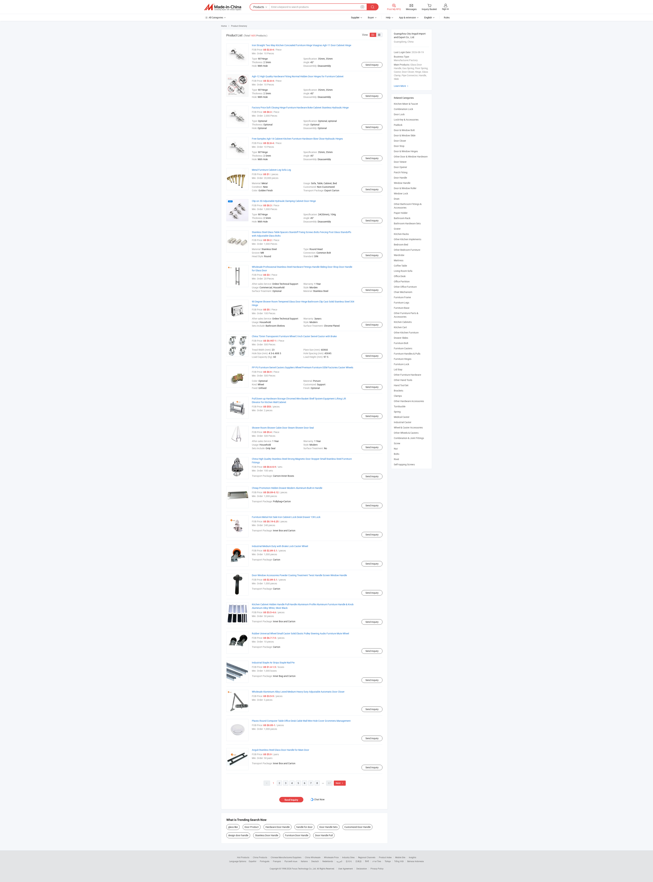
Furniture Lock (401, 364)
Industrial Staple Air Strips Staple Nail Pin (273, 662)
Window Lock (401, 193)
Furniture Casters (403, 348)
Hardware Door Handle (277, 827)
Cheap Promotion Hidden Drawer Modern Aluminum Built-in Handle (287, 488)
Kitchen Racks (401, 234)
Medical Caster (401, 417)
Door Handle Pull (324, 835)
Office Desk (400, 276)
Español (252, 861)
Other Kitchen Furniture (406, 332)
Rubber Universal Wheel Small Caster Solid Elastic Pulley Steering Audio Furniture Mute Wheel (300, 633)
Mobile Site (400, 857)
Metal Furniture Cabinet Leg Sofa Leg (271, 169)
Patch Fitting (400, 172)
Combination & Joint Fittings (409, 438)
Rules (447, 17)
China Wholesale (312, 857)
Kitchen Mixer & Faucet (406, 103)
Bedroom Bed (401, 244)
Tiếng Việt (399, 861)
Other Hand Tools (403, 380)
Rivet (396, 459)
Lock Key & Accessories (406, 119)
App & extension (407, 17)
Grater (397, 228)
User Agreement (345, 868)
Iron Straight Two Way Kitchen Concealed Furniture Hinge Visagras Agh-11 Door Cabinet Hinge (301, 45)
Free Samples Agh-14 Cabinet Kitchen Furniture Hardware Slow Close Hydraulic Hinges (297, 138)
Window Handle (402, 183)
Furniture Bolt (401, 343)
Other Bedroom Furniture (407, 249)
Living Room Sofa (403, 270)
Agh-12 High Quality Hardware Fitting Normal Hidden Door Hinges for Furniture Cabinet (298, 76)
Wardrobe (399, 255)
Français (277, 861)
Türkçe (388, 861)
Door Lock (399, 114)
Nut (396, 448)
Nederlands (327, 861)
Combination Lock (403, 109)
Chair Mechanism (403, 292)
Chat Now (319, 799)
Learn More (401, 85)
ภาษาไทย (376, 861)
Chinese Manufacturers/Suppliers (286, 857)
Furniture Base (401, 307)
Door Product (252, 827)
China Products (260, 857)
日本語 (358, 861)
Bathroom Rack (402, 218)
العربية (339, 861)
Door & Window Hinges (406, 151)
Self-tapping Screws (404, 464)
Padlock (398, 124)
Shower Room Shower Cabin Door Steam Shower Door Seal (283, 427)
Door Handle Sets (328, 827)
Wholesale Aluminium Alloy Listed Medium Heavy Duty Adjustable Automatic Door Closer (298, 691)
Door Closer (400, 140)
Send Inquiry (372, 64)
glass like (233, 827)
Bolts (396, 453)
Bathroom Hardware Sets (407, 223)
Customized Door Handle (357, 827)
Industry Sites (348, 857)
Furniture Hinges (402, 358)
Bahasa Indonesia (415, 861)
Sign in (445, 9)
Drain (396, 198)
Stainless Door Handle (266, 835)
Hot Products (243, 857)
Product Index (385, 857)
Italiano (304, 861)
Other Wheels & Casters (406, 432)
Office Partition (402, 281)
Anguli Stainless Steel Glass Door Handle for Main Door (280, 749)
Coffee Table (400, 265)
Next (340, 783)
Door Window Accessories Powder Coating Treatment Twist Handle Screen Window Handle (299, 575)
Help (388, 17)
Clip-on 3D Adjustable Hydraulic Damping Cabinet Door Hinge (284, 201)
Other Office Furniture (405, 286)
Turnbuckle (399, 406)
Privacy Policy (377, 868)
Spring (397, 411)
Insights (412, 857)
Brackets (398, 390)
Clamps (398, 395)
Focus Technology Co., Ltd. (304, 868)
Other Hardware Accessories (409, 401)
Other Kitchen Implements (407, 239)
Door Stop (399, 146)
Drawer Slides (401, 337)
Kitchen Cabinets (403, 322)
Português (264, 861)
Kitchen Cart (400, 327)
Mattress (398, 260)
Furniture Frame (402, 297)
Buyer (371, 17)
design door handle (238, 835)
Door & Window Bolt (404, 130)
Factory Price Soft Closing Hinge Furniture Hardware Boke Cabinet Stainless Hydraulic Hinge (300, 107)
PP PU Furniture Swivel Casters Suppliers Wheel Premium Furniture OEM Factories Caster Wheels (302, 367)
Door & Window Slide (404, 135)
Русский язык (290, 861)
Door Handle (400, 177)
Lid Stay (398, 369)
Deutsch (315, 861)
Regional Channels (366, 857)
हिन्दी (367, 861)
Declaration (361, 868)
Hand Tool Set (401, 385)
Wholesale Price (331, 857)
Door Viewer (400, 161)
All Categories (216, 17)
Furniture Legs (401, 302)
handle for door (304, 827)
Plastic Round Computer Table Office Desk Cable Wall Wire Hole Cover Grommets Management (301, 720)
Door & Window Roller (405, 188)
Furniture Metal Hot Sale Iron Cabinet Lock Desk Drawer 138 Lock (286, 517)
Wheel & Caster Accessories (408, 427)
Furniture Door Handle (296, 835)
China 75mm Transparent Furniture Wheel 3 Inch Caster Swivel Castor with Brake (294, 336)
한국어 (349, 861)
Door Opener (400, 167)
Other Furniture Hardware (407, 374)
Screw (397, 443)
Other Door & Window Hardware (411, 156)
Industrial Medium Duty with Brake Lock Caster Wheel (280, 546)
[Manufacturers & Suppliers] (222, 7)
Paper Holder (401, 212)
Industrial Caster (402, 422)
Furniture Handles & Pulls (407, 353)
